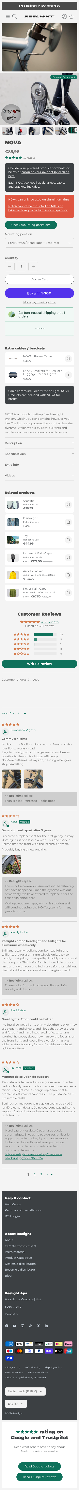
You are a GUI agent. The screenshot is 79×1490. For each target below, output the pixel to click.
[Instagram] (23, 1325)
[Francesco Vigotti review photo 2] (33, 779)
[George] (13, 505)
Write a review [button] (39, 664)
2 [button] (35, 1174)
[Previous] (7, 6)
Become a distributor (20, 1269)
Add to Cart (39, 279)
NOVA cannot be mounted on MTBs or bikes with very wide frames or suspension (38, 208)
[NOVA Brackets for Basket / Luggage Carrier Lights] (13, 375)
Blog (8, 1275)
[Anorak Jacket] (13, 575)
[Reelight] (39, 16)
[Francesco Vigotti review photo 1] (11, 779)
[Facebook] (7, 1325)
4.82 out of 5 (50, 622)
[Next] (72, 6)
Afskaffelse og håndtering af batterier (25, 1377)
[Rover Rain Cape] (13, 593)
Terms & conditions (38, 1372)
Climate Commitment (20, 1246)
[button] (22, 634)
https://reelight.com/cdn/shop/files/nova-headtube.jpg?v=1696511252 (33, 1156)
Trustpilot (41, 5)
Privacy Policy (12, 1367)
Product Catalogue (18, 1258)
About (9, 1240)
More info (39, 328)
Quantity (11, 258)
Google (56, 5)
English (13, 1403)
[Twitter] (38, 1325)
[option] (39, 99)
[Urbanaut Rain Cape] (13, 558)
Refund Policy (32, 1367)
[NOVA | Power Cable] (13, 359)
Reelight (18, 1413)
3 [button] (41, 1174)
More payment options (39, 302)
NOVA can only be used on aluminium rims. (39, 199)
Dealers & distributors (20, 1264)
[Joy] (13, 540)
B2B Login (12, 1216)
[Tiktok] (30, 1325)
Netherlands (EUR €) (22, 1391)
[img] (10, 724)
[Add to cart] (68, 375)
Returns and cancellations (23, 1210)
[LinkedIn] (46, 1325)
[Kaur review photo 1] (11, 864)
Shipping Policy (53, 1367)
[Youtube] (15, 1325)
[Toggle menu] (7, 16)
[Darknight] (13, 522)
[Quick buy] (68, 358)
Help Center (13, 1204)
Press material (15, 1252)
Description (13, 443)
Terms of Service (14, 1372)
